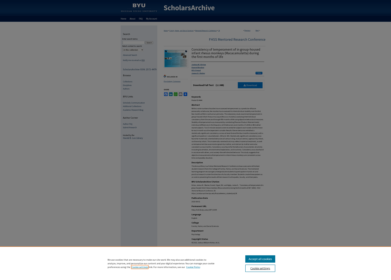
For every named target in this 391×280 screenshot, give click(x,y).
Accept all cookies (260, 259)
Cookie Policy (193, 267)
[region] (195, 263)
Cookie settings (140, 267)
